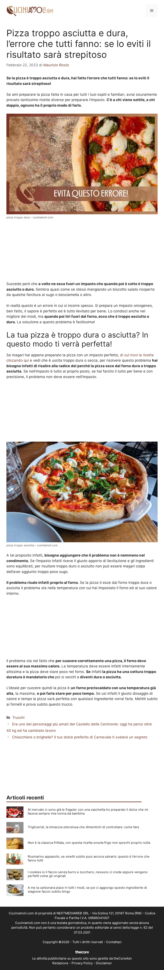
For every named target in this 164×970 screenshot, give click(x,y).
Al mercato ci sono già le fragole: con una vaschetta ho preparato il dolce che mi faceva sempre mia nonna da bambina (88, 811)
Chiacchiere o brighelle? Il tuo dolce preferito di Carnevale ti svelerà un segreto (79, 737)
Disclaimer (104, 963)
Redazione (60, 963)
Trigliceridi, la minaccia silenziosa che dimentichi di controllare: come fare (83, 827)
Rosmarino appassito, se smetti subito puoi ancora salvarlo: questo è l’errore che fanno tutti (88, 858)
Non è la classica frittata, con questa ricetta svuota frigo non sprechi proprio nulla (89, 843)
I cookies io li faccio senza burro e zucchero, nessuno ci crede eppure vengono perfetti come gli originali (88, 874)
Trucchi (18, 717)
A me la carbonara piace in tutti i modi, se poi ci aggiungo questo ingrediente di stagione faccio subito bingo (87, 889)
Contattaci (114, 942)
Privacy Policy (82, 963)
